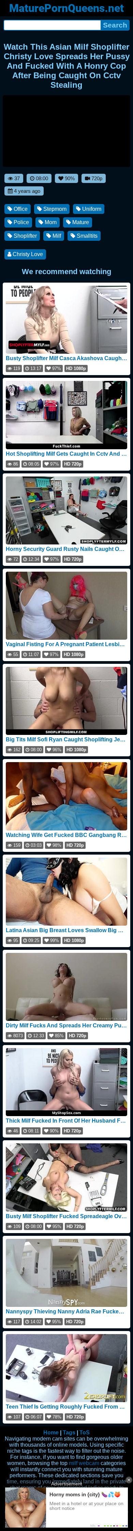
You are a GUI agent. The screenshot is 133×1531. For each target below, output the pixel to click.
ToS (84, 1432)
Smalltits (86, 236)
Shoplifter (24, 236)
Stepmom (54, 209)
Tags (69, 1432)
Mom (50, 222)
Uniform (91, 209)
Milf (56, 236)
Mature (80, 222)
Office (20, 209)
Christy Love (27, 254)
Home (51, 1432)
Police (20, 222)
